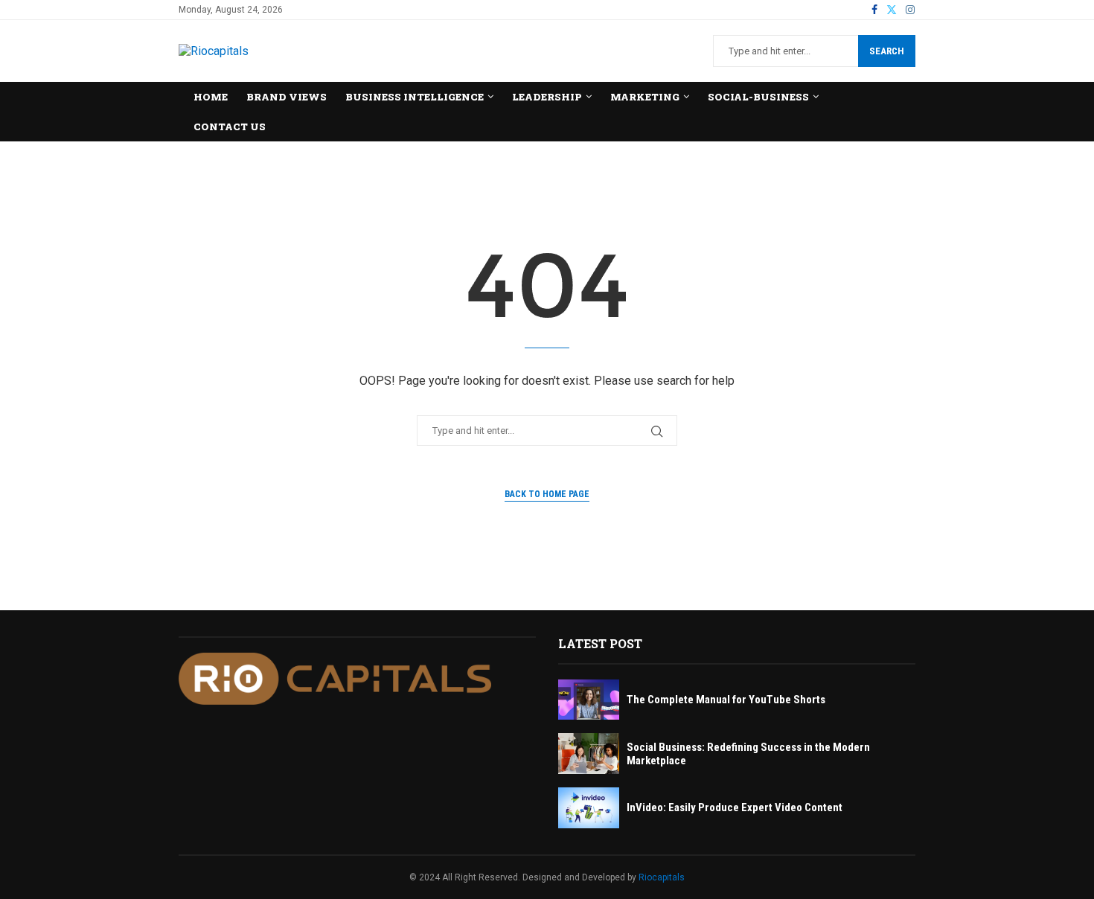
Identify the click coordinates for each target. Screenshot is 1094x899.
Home (210, 96)
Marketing (644, 96)
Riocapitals (662, 877)
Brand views (286, 96)
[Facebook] (874, 10)
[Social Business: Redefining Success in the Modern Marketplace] (588, 753)
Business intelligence (414, 96)
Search (886, 51)
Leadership (547, 96)
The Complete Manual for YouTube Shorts (726, 699)
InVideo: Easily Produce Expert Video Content (734, 807)
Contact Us (229, 126)
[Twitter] (892, 10)
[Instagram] (910, 10)
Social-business (758, 96)
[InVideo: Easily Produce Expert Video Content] (588, 807)
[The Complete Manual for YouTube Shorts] (588, 699)
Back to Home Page (547, 494)
